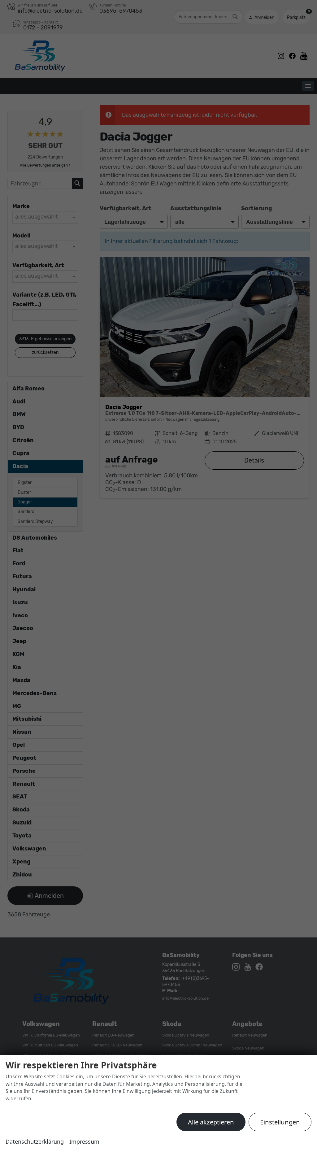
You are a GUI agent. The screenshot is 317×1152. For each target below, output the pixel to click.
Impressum (84, 1141)
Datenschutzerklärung (35, 1141)
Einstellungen (280, 1122)
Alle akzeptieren (211, 1122)
